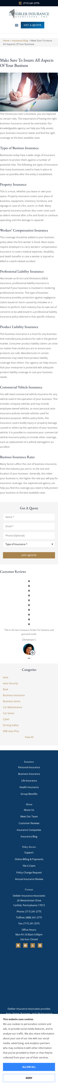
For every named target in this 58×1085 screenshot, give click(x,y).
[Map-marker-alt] (18, 945)
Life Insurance (29, 780)
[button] (16, 25)
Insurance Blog (20, 40)
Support (29, 852)
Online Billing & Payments (29, 859)
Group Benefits (29, 794)
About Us (29, 810)
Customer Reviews (29, 823)
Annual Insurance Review (29, 879)
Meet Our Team (29, 816)
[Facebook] (25, 945)
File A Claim (29, 865)
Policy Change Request (29, 872)
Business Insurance (29, 774)
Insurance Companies (29, 830)
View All (29, 737)
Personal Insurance (29, 767)
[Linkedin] (40, 945)
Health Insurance (29, 787)
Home (6, 40)
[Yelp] (32, 945)
